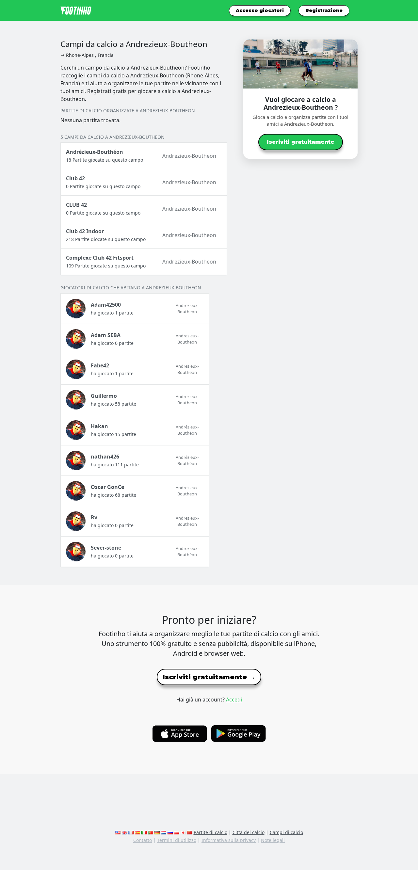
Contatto (142, 840)
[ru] (170, 832)
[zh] (189, 832)
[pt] (150, 832)
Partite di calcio (210, 832)
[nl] (163, 832)
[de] (157, 832)
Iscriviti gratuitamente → (209, 677)
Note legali (273, 840)
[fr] (131, 832)
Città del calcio (249, 832)
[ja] (183, 832)
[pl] (176, 832)
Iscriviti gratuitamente (300, 142)
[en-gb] (124, 832)
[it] (144, 832)
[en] (118, 832)
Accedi (234, 699)
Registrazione (324, 10)
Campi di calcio (286, 832)
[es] (137, 832)
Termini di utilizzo (176, 840)
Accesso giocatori (260, 10)
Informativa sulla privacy (228, 840)
